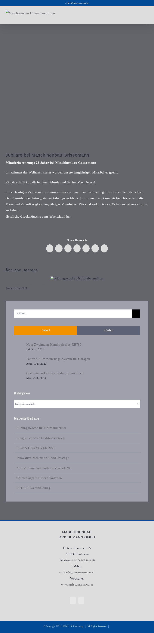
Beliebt (46, 330)
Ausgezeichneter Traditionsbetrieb (40, 438)
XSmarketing (77, 626)
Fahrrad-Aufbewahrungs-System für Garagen (58, 359)
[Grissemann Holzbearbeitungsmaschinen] (19, 375)
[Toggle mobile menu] (146, 18)
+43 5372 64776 (83, 560)
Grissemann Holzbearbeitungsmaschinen (55, 373)
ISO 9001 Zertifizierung (33, 488)
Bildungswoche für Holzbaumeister (77, 278)
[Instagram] (81, 600)
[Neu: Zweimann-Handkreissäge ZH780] (19, 347)
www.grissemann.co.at (77, 584)
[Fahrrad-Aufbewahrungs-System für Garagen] (19, 361)
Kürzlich (108, 330)
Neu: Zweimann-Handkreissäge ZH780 (54, 344)
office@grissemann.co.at (76, 3)
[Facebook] (73, 600)
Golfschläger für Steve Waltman (39, 478)
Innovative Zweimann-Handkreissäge (42, 458)
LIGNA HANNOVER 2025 (35, 448)
